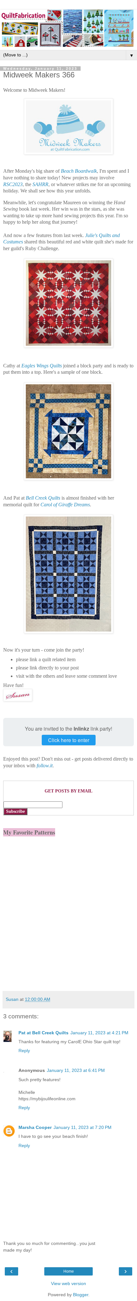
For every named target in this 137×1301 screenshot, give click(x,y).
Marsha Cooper (35, 1127)
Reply (24, 1050)
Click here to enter (68, 740)
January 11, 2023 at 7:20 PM (83, 1127)
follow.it (45, 765)
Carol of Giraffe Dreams (65, 504)
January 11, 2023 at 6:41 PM (76, 1070)
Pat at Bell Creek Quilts (43, 1032)
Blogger (80, 1294)
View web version (68, 1283)
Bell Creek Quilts (43, 498)
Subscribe (15, 811)
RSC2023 (13, 184)
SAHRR (40, 184)
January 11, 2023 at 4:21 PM (99, 1032)
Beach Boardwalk (79, 171)
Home (68, 1271)
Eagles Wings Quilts (41, 365)
